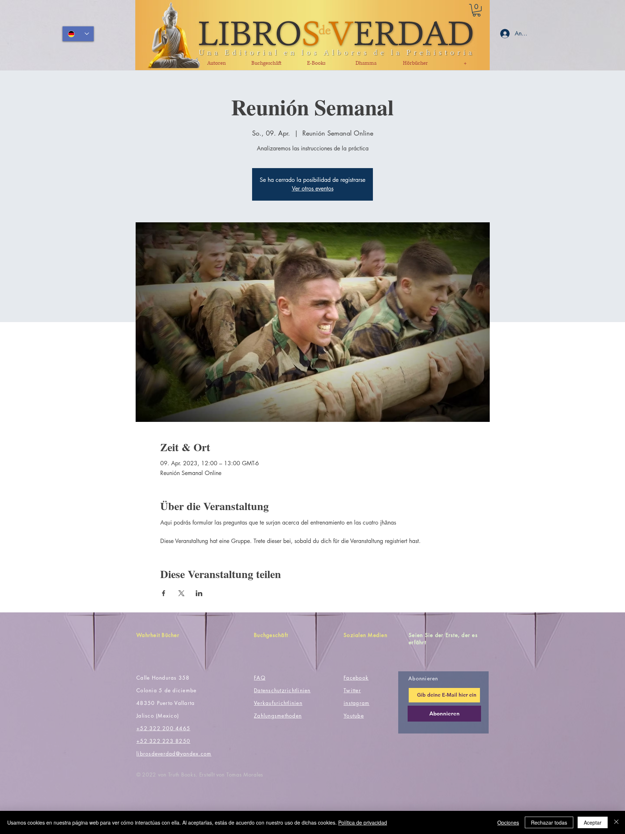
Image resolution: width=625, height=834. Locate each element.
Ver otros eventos (312, 188)
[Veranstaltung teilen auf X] (181, 593)
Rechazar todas (549, 822)
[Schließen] (616, 822)
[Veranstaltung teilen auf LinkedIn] (199, 593)
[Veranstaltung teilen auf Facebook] (163, 593)
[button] (476, 10)
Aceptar (592, 822)
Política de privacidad (362, 822)
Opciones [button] (508, 822)
